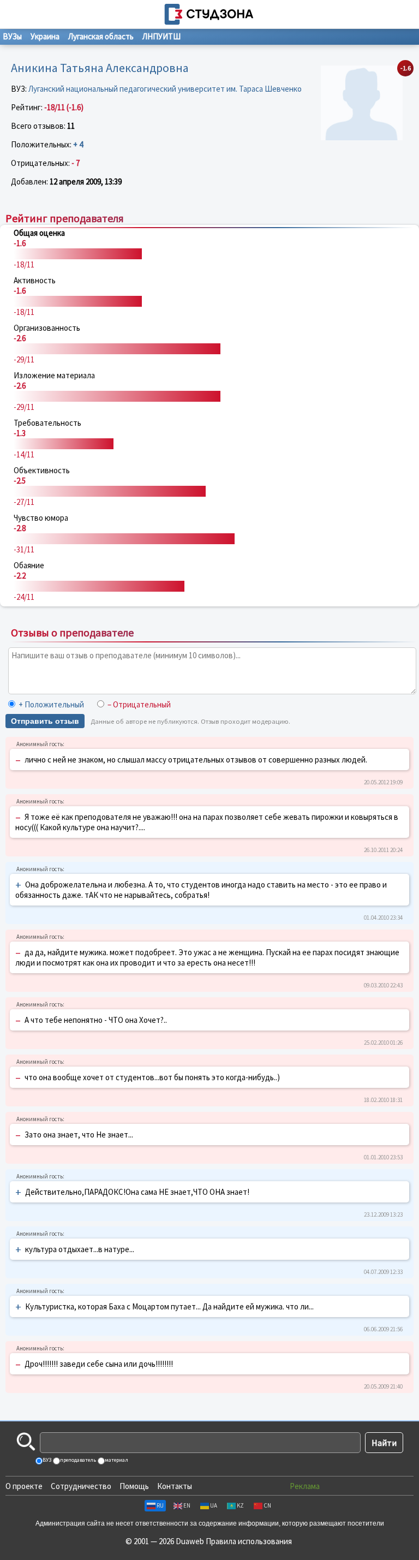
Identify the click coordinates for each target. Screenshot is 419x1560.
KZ (240, 1505)
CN (267, 1505)
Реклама (305, 1486)
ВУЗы (12, 36)
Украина (45, 36)
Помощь (134, 1486)
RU (160, 1505)
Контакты (174, 1486)
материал (116, 1459)
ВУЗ (46, 1459)
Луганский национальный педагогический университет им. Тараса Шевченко (165, 89)
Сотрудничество (81, 1486)
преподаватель (77, 1459)
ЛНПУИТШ (161, 36)
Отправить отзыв (45, 721)
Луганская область (101, 36)
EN (186, 1505)
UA (213, 1505)
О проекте (24, 1486)
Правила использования (249, 1541)
